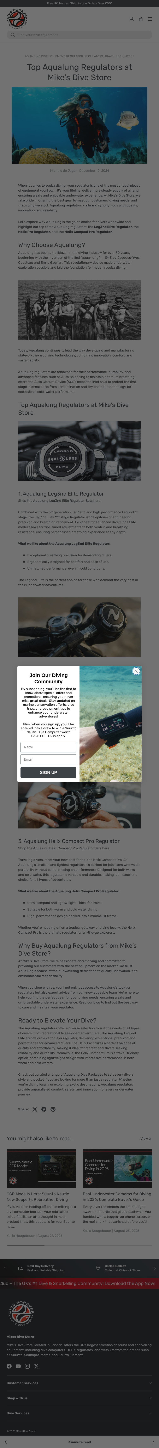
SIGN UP (48, 772)
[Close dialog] (136, 671)
